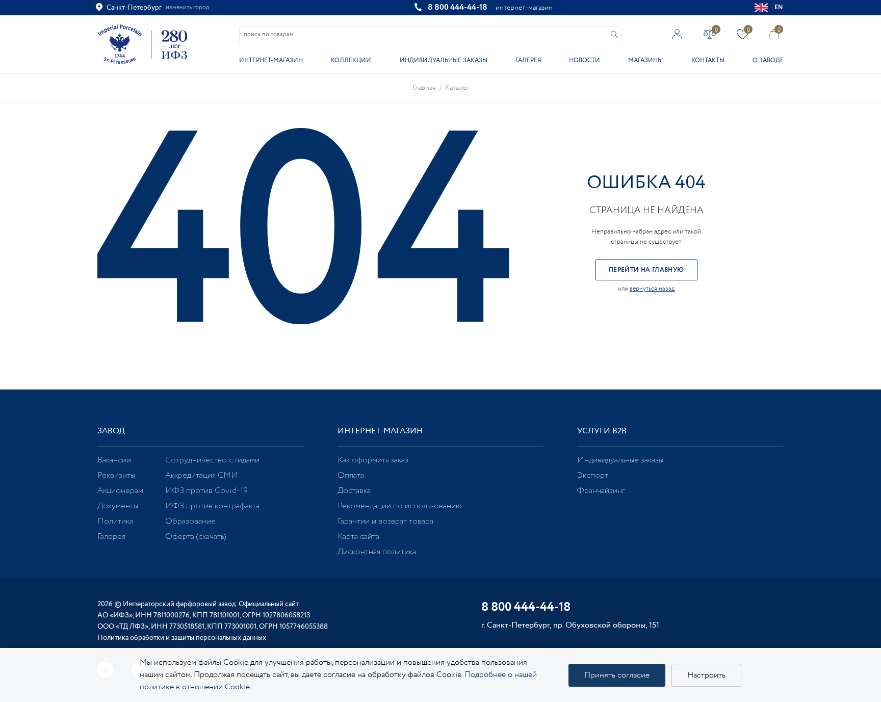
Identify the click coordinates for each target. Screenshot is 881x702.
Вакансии (114, 460)
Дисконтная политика (377, 552)
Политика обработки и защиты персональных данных (181, 638)
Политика (115, 521)
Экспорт (592, 475)
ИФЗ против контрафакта (212, 506)
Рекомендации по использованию (400, 506)
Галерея (528, 60)
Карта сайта (358, 536)
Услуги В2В (602, 431)
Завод (111, 431)
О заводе (768, 60)
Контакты (707, 60)
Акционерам (120, 491)
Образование (190, 521)
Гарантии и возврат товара (385, 521)
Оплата (351, 475)
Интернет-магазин (271, 60)
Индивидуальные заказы (443, 60)
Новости (584, 60)
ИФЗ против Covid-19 (206, 491)
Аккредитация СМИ (201, 475)
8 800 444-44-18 (457, 7)
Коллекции (351, 60)
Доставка (354, 491)
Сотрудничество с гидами (212, 460)
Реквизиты (116, 475)
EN (779, 7)
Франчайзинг (601, 491)
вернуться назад (652, 288)
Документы (117, 506)
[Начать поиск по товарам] (614, 34)
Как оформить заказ (373, 460)
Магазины (645, 60)
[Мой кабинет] (677, 34)
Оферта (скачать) (195, 536)
